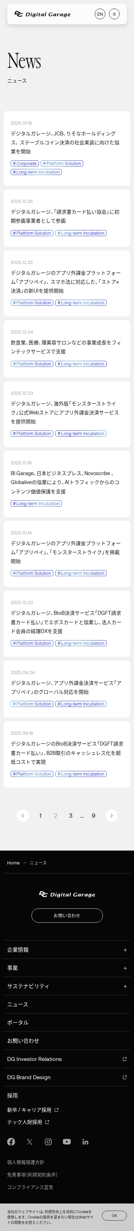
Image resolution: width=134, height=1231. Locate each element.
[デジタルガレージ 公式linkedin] (85, 1142)
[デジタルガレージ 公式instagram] (48, 1142)
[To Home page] (42, 14)
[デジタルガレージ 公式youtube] (67, 1142)
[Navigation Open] (114, 14)
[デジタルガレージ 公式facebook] (11, 1142)
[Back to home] (67, 894)
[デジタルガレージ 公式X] (30, 1142)
